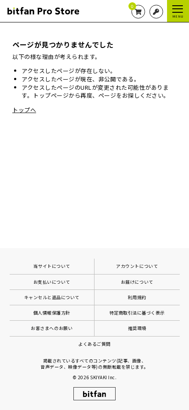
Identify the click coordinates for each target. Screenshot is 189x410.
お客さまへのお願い (52, 328)
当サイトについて (51, 266)
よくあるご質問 (94, 343)
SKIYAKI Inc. (103, 377)
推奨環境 (137, 328)
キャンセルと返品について (52, 297)
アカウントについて (137, 266)
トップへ (24, 110)
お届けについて (137, 281)
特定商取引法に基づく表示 (137, 312)
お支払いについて (51, 281)
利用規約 (137, 297)
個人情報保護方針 (51, 312)
